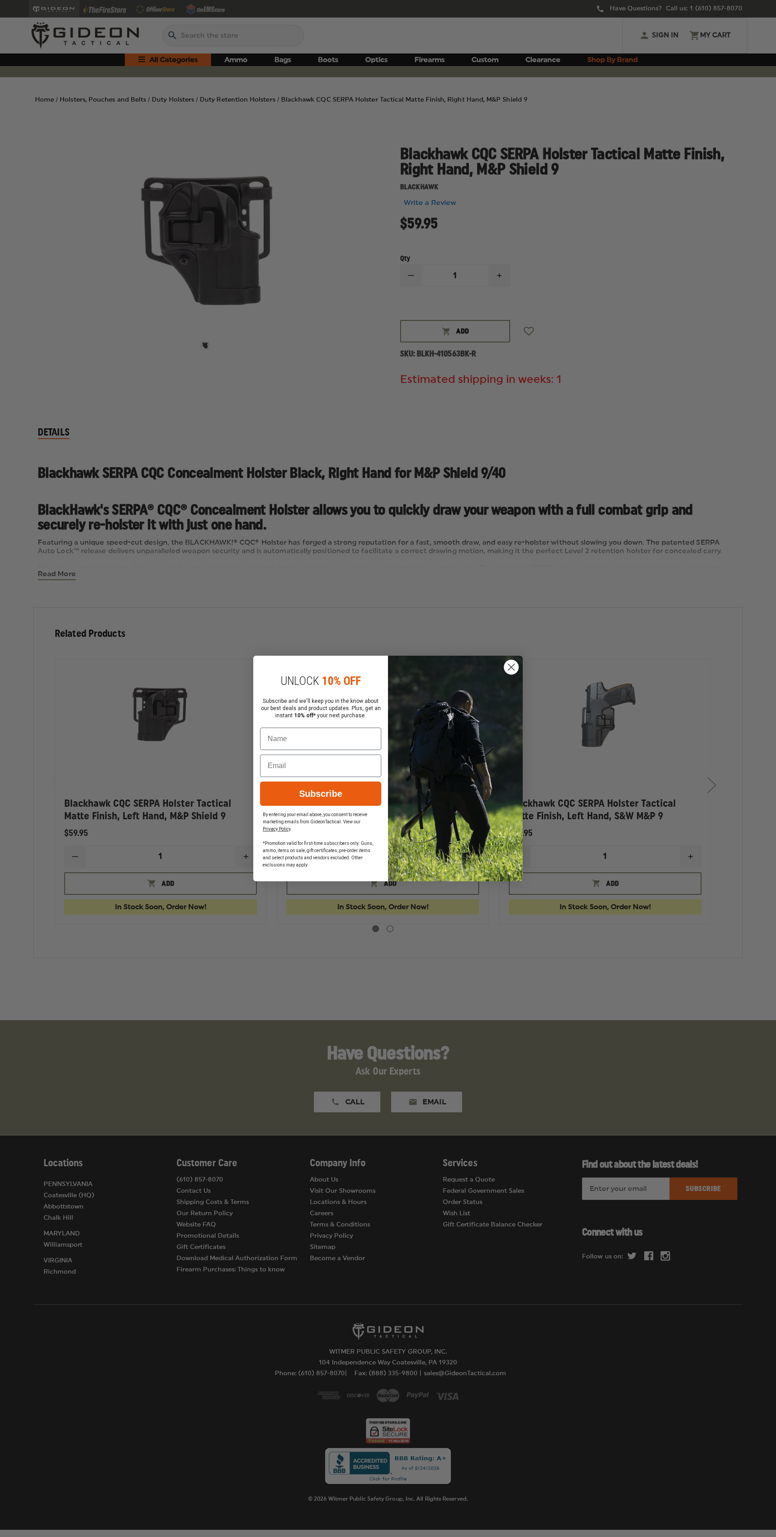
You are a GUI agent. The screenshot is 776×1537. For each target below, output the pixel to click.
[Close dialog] (511, 667)
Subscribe (320, 794)
